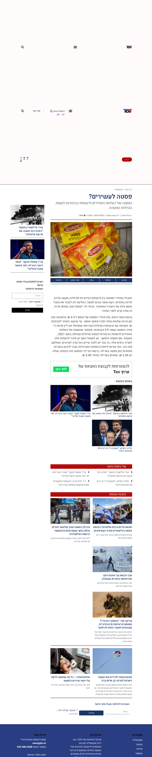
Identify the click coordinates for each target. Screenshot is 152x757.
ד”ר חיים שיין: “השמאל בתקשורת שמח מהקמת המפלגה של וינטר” (71, 483)
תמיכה (124, 280)
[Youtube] (24, 157)
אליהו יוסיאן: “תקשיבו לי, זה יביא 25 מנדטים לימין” (115, 450)
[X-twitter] (21, 159)
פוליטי (139, 749)
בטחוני (139, 744)
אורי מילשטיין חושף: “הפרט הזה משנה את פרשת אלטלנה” (112, 415)
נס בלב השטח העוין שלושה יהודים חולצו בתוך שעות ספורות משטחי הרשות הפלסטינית (71, 530)
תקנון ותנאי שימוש (36, 755)
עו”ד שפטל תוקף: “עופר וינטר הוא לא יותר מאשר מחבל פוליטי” (71, 415)
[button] (75, 47)
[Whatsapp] (27, 159)
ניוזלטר (107, 280)
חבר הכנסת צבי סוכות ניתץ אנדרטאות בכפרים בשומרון (117, 577)
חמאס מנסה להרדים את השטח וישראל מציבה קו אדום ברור (115, 679)
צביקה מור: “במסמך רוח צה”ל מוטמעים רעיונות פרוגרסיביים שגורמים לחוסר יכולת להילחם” (115, 624)
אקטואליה (118, 189)
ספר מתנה (75, 280)
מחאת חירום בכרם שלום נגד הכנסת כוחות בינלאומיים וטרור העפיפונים (112, 529)
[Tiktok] (24, 159)
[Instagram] (21, 157)
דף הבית (128, 189)
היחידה (58, 280)
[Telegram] (21, 161)
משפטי (138, 753)
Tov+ (91, 280)
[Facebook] (27, 157)
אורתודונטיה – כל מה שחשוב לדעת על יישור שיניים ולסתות (70, 679)
